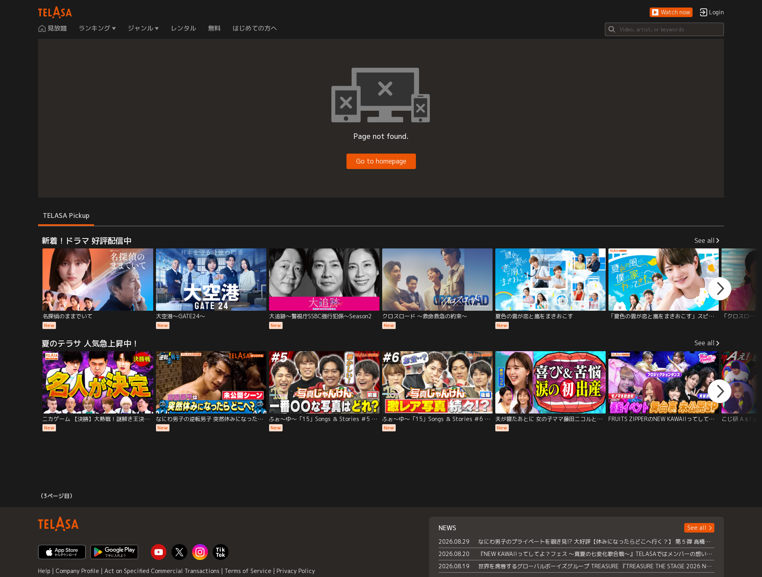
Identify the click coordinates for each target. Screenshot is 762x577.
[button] (671, 12)
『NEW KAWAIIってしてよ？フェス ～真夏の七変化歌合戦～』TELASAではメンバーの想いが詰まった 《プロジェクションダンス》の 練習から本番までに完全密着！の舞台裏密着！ (596, 554)
